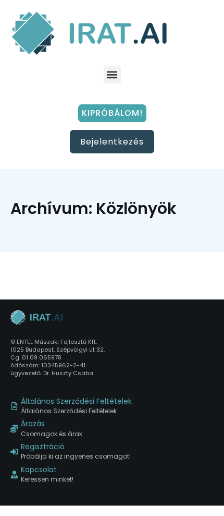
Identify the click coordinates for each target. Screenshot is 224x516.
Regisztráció (43, 447)
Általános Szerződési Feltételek (76, 401)
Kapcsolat (39, 470)
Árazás (33, 424)
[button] (112, 74)
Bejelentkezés (112, 142)
